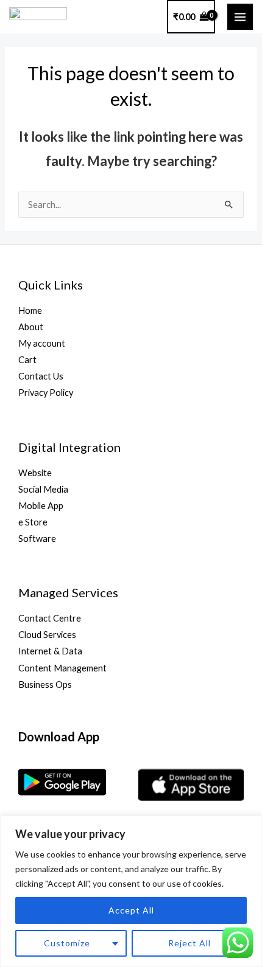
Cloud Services (47, 634)
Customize (67, 943)
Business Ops (45, 684)
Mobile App (40, 506)
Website (35, 473)
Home (30, 310)
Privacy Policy (45, 392)
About (30, 327)
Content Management (62, 668)
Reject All (189, 943)
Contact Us (40, 376)
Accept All (131, 910)
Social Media (43, 489)
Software (37, 538)
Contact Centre (49, 618)
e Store (33, 522)
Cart (27, 360)
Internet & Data (50, 651)
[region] (131, 891)
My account (41, 343)
